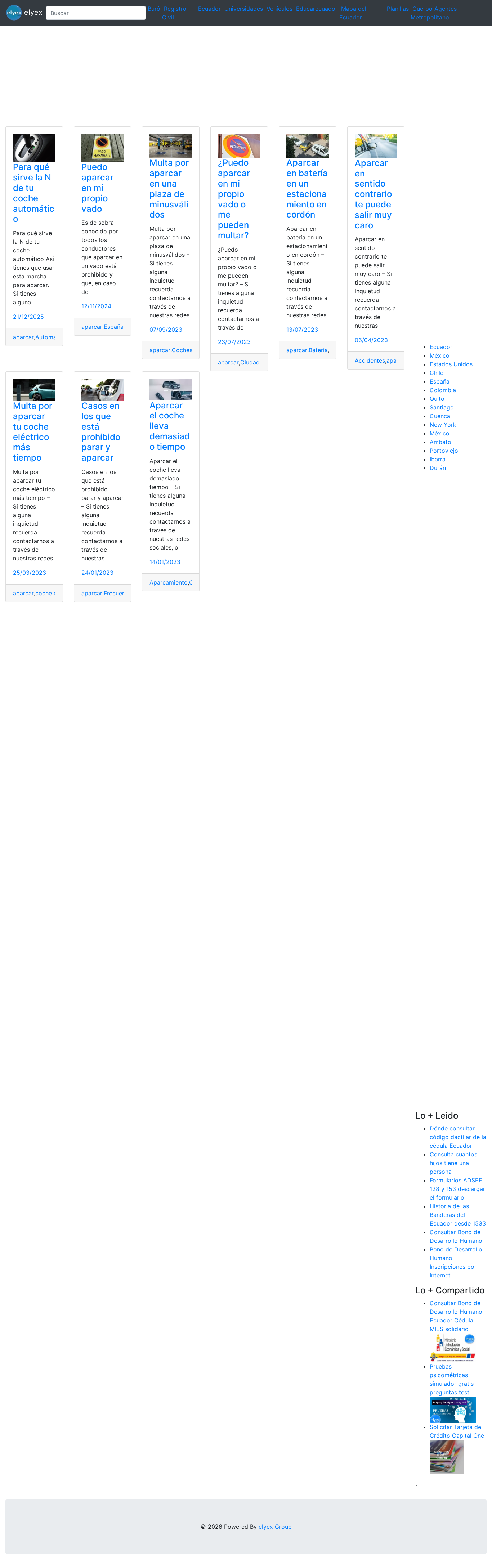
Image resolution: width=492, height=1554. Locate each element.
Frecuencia (118, 593)
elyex (31, 12)
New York (443, 424)
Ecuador (209, 8)
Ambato (440, 441)
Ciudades (253, 362)
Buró (154, 8)
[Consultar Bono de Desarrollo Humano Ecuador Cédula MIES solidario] (453, 1347)
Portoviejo (444, 450)
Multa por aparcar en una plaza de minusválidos (169, 188)
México (439, 355)
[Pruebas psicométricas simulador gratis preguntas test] (453, 1408)
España (114, 326)
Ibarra (438, 459)
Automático (51, 337)
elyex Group (275, 1526)
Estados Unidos (451, 364)
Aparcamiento (168, 582)
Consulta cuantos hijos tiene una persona (453, 1163)
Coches (182, 350)
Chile (436, 372)
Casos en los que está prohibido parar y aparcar (100, 431)
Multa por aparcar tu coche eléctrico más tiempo (32, 431)
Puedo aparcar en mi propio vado (97, 188)
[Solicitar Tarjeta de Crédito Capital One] (447, 1456)
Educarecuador (316, 8)
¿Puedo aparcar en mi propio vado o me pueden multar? (234, 199)
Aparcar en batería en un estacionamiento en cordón (307, 188)
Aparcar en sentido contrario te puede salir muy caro (373, 194)
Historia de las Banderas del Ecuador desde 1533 (458, 1215)
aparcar (23, 337)
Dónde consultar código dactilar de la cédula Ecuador (458, 1137)
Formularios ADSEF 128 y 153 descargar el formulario (457, 1189)
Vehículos (279, 8)
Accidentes (370, 360)
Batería (318, 350)
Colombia (443, 390)
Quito (437, 398)
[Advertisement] (216, 76)
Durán (438, 467)
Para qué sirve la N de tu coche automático (33, 193)
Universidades (243, 8)
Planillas (398, 8)
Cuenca (440, 416)
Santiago (442, 407)
